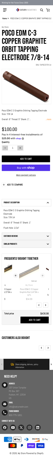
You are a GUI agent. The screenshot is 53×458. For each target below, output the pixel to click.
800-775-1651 (15, 415)
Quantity (5, 142)
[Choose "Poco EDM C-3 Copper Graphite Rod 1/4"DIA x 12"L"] (36, 266)
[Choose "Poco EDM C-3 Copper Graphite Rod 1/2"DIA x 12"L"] (9, 266)
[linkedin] (38, 427)
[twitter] (21, 427)
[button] (5, 10)
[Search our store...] (42, 10)
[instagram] (29, 427)
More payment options (26, 175)
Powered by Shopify (34, 453)
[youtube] (13, 427)
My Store (22, 453)
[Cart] (48, 10)
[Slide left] (38, 305)
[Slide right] (45, 305)
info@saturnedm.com (18, 406)
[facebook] (5, 427)
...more (48, 119)
